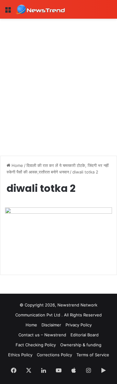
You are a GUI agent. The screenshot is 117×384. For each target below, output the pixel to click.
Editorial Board (85, 334)
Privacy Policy (79, 324)
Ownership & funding (80, 344)
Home (16, 165)
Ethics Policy (20, 354)
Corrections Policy (54, 354)
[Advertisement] (58, 80)
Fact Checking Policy (36, 344)
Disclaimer (51, 324)
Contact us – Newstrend (42, 334)
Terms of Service (92, 354)
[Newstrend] (41, 9)
